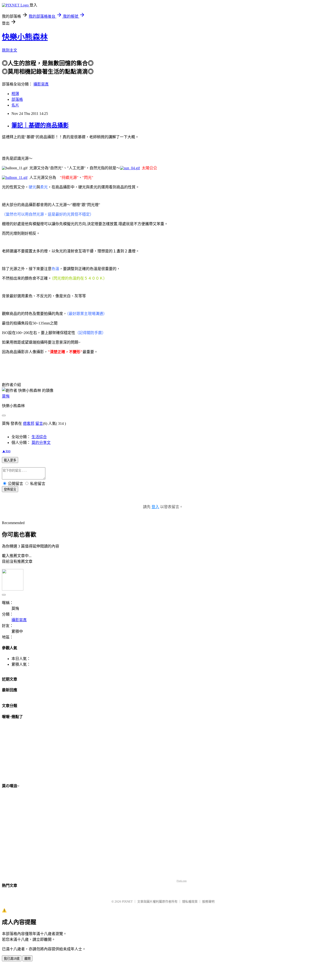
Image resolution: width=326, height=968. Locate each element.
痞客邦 (28, 423)
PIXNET (127, 901)
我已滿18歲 (12, 958)
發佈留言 (10, 489)
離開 (27, 958)
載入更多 (10, 460)
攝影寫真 (41, 84)
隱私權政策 (190, 901)
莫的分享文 (41, 443)
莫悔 (6, 396)
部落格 (17, 99)
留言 (39, 423)
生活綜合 (39, 437)
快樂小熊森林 (25, 37)
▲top (6, 451)
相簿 (15, 94)
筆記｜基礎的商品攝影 (40, 125)
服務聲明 (208, 901)
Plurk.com (182, 880)
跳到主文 (9, 50)
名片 (15, 105)
